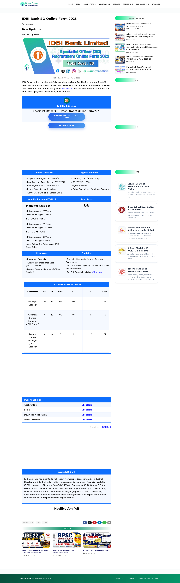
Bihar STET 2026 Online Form (96, 550)
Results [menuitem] (116, 4)
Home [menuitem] (70, 4)
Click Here (97, 272)
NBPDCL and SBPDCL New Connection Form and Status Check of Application (142, 47)
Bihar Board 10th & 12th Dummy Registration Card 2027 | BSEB (140, 35)
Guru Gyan (67, 88)
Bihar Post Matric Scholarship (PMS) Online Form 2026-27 (139, 58)
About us (130, 579)
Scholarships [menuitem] (142, 4)
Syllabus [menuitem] (156, 4)
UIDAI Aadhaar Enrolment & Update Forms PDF (138, 25)
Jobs (45, 522)
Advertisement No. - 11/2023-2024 (67, 117)
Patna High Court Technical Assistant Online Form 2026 (138, 68)
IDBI (38, 522)
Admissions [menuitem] (128, 4)
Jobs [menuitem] (78, 4)
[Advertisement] (66, 149)
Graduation (28, 522)
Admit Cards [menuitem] (104, 4)
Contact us (118, 579)
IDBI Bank (106, 427)
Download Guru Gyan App (148, 579)
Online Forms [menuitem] (89, 4)
